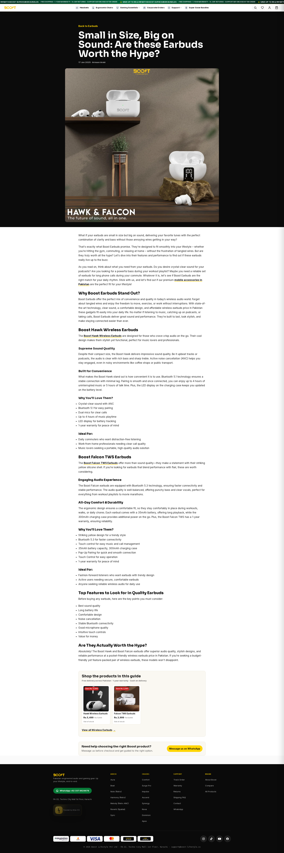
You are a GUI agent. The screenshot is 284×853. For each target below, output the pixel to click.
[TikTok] (211, 839)
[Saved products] (262, 7)
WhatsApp (178, 809)
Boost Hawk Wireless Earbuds (103, 335)
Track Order (179, 779)
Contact (177, 803)
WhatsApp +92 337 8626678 (74, 790)
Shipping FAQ (180, 797)
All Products (210, 791)
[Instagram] (203, 839)
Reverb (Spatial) (117, 809)
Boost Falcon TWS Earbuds (101, 463)
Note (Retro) (116, 791)
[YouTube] (219, 839)
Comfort (146, 779)
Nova (144, 809)
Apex (144, 821)
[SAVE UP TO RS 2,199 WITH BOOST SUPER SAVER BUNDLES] (142, 2)
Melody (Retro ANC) (119, 803)
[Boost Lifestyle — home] (10, 7)
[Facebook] (227, 839)
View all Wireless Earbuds (99, 730)
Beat (112, 785)
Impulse (145, 791)
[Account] (269, 7)
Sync (112, 815)
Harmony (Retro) (118, 797)
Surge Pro (146, 785)
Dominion (146, 815)
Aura (112, 779)
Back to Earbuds (88, 26)
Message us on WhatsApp (184, 748)
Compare (209, 785)
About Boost (210, 779)
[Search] (255, 7)
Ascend (145, 797)
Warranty (178, 785)
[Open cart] (276, 7)
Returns (177, 791)
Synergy (146, 803)
